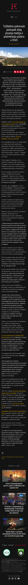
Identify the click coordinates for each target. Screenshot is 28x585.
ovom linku (6, 570)
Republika (4, 138)
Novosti (16, 138)
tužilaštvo (21, 457)
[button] (15, 72)
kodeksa (8, 562)
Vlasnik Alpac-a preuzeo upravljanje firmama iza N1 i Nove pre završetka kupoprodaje (14, 534)
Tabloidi (17, 457)
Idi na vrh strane (20, 545)
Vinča (2, 458)
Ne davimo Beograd (6, 457)
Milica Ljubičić (14, 44)
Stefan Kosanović (14, 490)
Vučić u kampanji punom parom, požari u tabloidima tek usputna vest (14, 485)
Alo (12, 138)
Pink (9, 138)
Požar (13, 457)
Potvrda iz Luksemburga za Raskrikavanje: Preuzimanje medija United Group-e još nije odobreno (14, 509)
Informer (18, 136)
